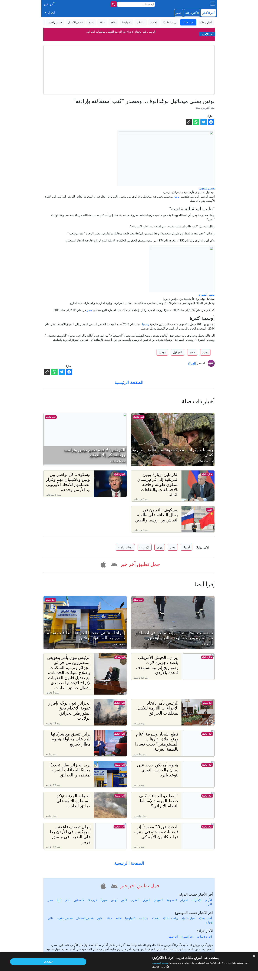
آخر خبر (48, 4)
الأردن (208, 900)
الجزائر (184, 900)
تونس (114, 900)
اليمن (124, 900)
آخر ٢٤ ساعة (204, 936)
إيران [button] (160, 547)
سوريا (104, 900)
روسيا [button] (162, 352)
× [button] (254, 956)
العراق (146, 900)
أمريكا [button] (186, 547)
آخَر (210, 904)
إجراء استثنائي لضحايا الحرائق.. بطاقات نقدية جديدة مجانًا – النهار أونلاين (121, 33)
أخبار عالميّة (138, 416)
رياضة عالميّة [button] (169, 22)
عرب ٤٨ (92, 900)
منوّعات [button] (141, 22)
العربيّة (192, 363)
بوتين (176, 196)
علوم (100, 918)
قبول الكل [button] (48, 961)
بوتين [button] (205, 352)
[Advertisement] (129, 70)
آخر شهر (173, 936)
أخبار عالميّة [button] (188, 22)
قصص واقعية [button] (55, 22)
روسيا (145, 324)
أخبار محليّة (138, 599)
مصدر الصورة (207, 188)
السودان (158, 900)
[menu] (212, 4)
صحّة (109, 918)
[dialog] (129, 961)
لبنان (67, 900)
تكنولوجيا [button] (126, 22)
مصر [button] (192, 352)
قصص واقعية (65, 918)
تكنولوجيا (130, 918)
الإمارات (196, 900)
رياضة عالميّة (170, 918)
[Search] (113, 4)
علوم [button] (91, 22)
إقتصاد (209, 509)
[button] (113, 564)
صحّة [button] (102, 22)
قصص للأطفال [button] (75, 22)
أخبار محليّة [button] (206, 22)
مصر (89, 310)
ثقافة (119, 918)
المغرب (134, 900)
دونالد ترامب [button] (125, 547)
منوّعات (143, 918)
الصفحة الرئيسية (129, 382)
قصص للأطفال (85, 918)
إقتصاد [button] (154, 22)
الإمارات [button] (144, 547)
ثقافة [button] (113, 22)
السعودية (172, 900)
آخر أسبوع (187, 936)
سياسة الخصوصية (160, 963)
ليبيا (59, 900)
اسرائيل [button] (177, 352)
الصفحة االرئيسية (129, 863)
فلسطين (79, 900)
